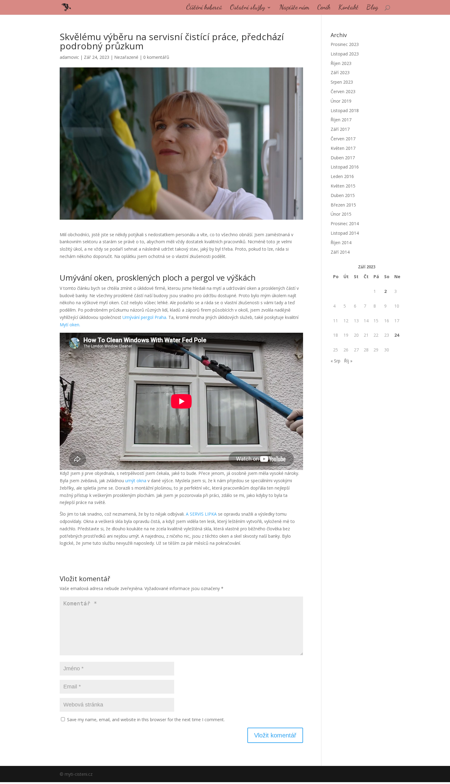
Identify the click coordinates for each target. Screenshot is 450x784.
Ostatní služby (247, 8)
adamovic (69, 57)
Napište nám (294, 8)
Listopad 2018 (345, 110)
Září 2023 (340, 72)
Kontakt (348, 8)
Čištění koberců (204, 8)
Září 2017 (340, 129)
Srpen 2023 (342, 82)
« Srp (335, 361)
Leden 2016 (342, 176)
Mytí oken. (70, 325)
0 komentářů (156, 57)
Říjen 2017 (341, 120)
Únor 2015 (341, 214)
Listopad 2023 (345, 54)
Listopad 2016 (345, 167)
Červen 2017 (343, 139)
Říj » (348, 361)
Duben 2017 (343, 158)
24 (396, 335)
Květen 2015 (343, 186)
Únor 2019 (341, 101)
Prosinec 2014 (345, 223)
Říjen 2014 (341, 242)
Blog (372, 8)
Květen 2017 (343, 148)
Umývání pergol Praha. (144, 317)
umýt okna (135, 480)
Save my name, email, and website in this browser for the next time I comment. (146, 719)
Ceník (323, 8)
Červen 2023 (343, 91)
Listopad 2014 (345, 233)
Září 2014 (340, 252)
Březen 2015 (343, 205)
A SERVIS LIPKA (201, 514)
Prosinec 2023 (345, 44)
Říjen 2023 (341, 63)
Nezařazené (126, 57)
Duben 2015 (343, 195)
